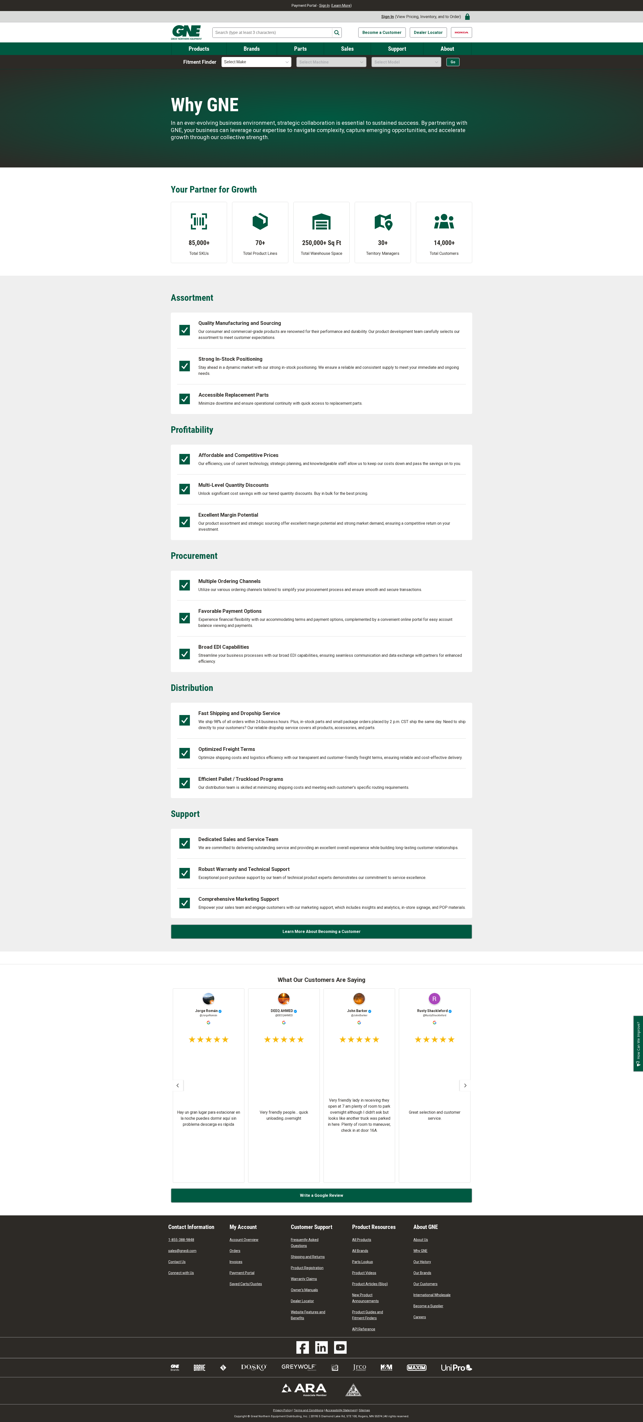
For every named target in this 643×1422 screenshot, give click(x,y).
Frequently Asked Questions (304, 1243)
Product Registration (307, 1268)
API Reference (363, 1329)
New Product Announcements (365, 1298)
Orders (235, 1251)
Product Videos (364, 1273)
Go (453, 62)
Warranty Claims (304, 1279)
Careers (419, 1317)
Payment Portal (242, 1273)
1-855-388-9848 (181, 1240)
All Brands (360, 1251)
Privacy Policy (282, 1410)
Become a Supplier (428, 1306)
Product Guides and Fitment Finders (367, 1315)
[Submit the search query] (336, 32)
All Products (361, 1240)
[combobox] (256, 62)
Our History (422, 1262)
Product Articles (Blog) (370, 1284)
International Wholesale (432, 1295)
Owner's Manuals (304, 1290)
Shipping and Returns (308, 1257)
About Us (420, 1240)
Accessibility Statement (341, 1410)
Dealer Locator (428, 32)
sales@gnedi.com (182, 1251)
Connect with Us (181, 1273)
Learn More (341, 6)
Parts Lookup (362, 1262)
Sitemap (364, 1410)
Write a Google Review (321, 1195)
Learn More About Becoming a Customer (322, 931)
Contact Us (177, 1262)
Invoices (236, 1262)
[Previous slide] (177, 1085)
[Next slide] (465, 1085)
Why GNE (420, 1251)
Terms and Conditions (308, 1410)
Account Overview (244, 1240)
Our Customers (425, 1284)
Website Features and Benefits (308, 1315)
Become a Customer (382, 32)
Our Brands (422, 1273)
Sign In (324, 6)
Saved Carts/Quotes (246, 1284)
